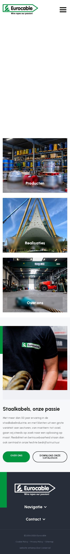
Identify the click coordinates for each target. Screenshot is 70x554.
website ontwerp (28, 548)
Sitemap (49, 542)
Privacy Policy (36, 542)
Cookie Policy (22, 542)
